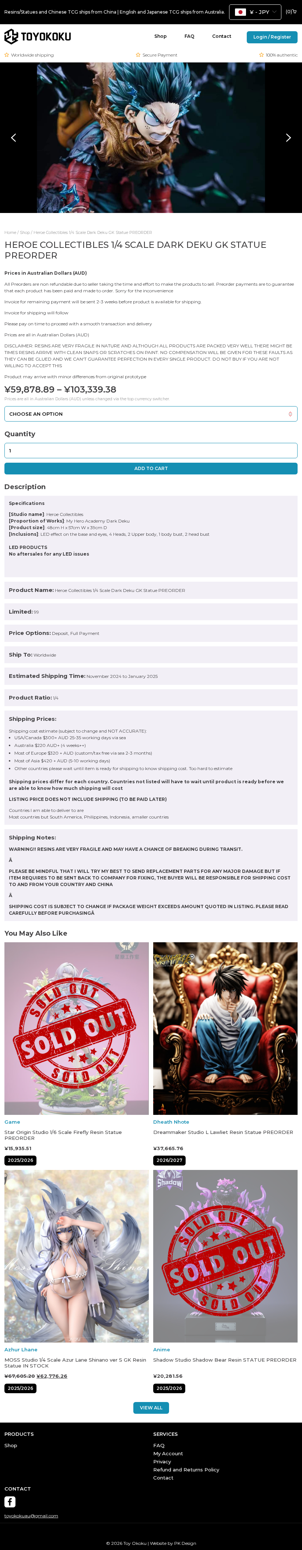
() (289, 11)
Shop (160, 36)
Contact (221, 36)
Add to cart (151, 468)
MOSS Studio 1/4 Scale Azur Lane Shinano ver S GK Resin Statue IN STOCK (75, 1363)
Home (10, 232)
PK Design (185, 1543)
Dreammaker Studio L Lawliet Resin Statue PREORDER (223, 1132)
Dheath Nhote (171, 1122)
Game (12, 1122)
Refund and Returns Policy (186, 1470)
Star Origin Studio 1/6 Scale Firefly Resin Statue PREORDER (63, 1135)
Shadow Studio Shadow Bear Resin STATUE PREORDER (224, 1360)
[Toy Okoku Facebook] (9, 1501)
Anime (161, 1349)
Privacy (162, 1461)
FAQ (189, 36)
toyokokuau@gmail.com (31, 1515)
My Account (168, 1453)
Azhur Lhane (21, 1349)
